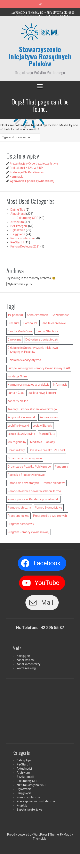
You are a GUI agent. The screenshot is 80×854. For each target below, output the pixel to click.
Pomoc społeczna (22, 238)
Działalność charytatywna (24, 360)
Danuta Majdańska (20, 331)
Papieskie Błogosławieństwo (26, 474)
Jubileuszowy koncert (42, 392)
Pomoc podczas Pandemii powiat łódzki (33, 499)
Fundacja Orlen (17, 376)
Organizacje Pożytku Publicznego (29, 466)
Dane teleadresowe (53, 323)
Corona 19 (30, 323)
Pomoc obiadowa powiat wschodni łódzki (34, 491)
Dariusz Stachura (47, 331)
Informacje (60, 384)
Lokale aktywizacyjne (21, 433)
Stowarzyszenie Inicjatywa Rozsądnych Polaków (40, 56)
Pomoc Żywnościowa (48, 507)
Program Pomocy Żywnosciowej (28, 532)
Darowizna (15, 339)
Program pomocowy (21, 524)
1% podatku (15, 315)
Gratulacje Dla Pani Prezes (27, 172)
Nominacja (16, 176)
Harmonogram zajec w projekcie (28, 384)
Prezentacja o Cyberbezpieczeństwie (34, 163)
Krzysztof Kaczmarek (22, 417)
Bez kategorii (18, 226)
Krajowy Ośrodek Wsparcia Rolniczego (32, 409)
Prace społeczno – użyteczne (36, 801)
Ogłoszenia (17, 230)
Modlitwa (36, 442)
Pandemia (61, 466)
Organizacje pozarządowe (25, 458)
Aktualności (18, 213)
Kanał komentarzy (28, 664)
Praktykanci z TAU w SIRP (26, 167)
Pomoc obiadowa (54, 483)
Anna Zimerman (37, 315)
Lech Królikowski (18, 425)
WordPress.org (26, 668)
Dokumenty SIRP (27, 217)
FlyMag (64, 834)
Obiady (50, 442)
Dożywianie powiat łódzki (41, 339)
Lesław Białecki (43, 425)
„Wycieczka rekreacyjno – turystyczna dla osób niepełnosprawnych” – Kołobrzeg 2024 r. (43, 14)
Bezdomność (60, 315)
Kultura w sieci (49, 417)
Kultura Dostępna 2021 (25, 246)
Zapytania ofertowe (29, 809)
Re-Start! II (17, 242)
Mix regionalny (17, 442)
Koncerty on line (18, 401)
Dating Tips (17, 209)
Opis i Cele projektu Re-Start (47, 450)
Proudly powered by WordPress (27, 834)
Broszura (13, 323)
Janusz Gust (16, 392)
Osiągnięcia (17, 234)
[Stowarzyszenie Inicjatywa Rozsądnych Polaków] (40, 33)
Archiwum (17, 222)
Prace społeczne (18, 515)
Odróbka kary (16, 450)
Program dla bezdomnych (50, 515)
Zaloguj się (23, 656)
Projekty (22, 805)
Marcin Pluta (47, 433)
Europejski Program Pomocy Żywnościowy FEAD (39, 368)
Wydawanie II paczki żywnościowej (32, 181)
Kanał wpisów (25, 660)
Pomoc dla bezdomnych (23, 483)
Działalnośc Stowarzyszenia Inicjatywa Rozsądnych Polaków (33, 349)
